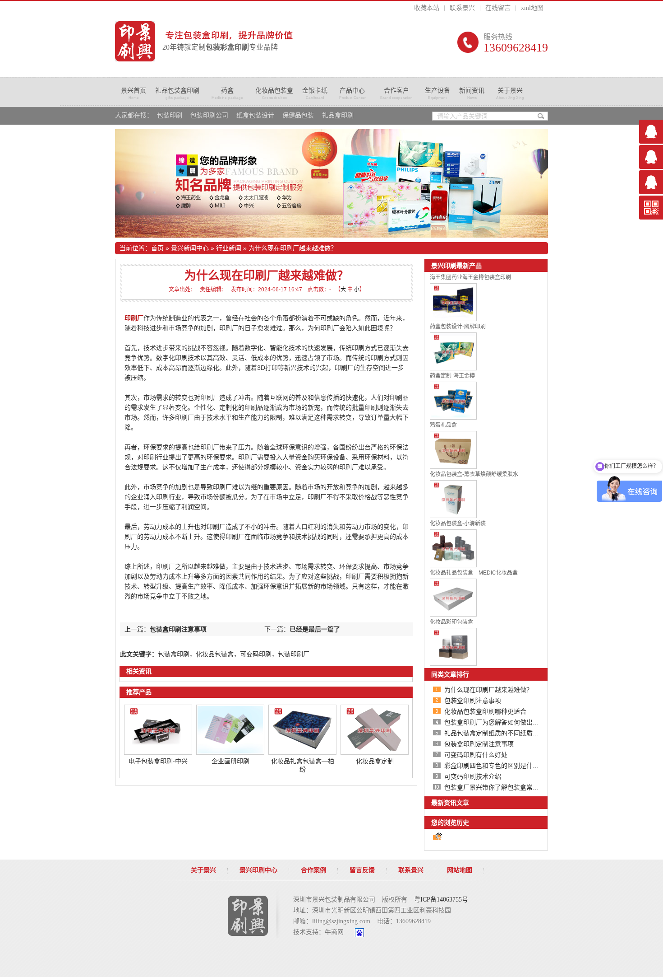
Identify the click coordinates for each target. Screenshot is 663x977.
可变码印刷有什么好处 (475, 754)
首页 (157, 248)
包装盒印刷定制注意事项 (479, 744)
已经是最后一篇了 (315, 629)
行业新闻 (228, 248)
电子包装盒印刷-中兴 (158, 761)
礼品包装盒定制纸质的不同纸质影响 (494, 733)
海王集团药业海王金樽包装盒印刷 (470, 277)
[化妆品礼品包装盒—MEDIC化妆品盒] (453, 614)
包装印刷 (169, 115)
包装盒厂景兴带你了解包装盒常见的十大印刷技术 (513, 787)
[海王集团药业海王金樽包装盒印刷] (453, 319)
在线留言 (498, 8)
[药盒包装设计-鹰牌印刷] (453, 368)
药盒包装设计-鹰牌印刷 (458, 326)
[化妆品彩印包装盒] (453, 663)
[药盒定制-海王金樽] (453, 417)
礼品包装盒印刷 (177, 93)
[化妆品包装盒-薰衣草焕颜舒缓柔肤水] (453, 515)
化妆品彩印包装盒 (451, 622)
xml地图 (532, 8)
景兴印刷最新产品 (456, 265)
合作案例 (313, 870)
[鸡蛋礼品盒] (453, 466)
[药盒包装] (331, 183)
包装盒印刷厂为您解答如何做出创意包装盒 (504, 722)
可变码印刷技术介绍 (472, 776)
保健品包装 (298, 115)
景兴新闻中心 (190, 248)
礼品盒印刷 (338, 115)
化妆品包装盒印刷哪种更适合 (485, 711)
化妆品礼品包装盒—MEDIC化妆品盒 (474, 573)
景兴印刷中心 (258, 870)
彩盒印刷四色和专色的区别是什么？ (494, 765)
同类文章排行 (450, 674)
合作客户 (396, 93)
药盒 (227, 93)
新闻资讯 (471, 93)
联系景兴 (462, 8)
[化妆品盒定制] (375, 752)
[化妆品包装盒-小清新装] (453, 565)
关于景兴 (510, 93)
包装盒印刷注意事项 (178, 629)
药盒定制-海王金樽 (452, 376)
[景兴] (135, 41)
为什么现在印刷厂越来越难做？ (293, 248)
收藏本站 (426, 8)
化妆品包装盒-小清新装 (458, 523)
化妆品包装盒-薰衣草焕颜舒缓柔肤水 (474, 474)
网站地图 (459, 870)
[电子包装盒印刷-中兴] (158, 752)
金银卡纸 (314, 93)
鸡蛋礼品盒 (443, 425)
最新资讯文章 (450, 802)
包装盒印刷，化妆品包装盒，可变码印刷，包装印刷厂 (233, 654)
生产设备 (437, 93)
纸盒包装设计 (255, 115)
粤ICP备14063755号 (441, 899)
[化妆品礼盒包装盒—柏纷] (302, 752)
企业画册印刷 (230, 761)
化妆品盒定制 (375, 761)
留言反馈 (362, 870)
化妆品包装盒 (274, 93)
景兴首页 (133, 93)
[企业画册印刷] (230, 752)
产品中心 (352, 93)
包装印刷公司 (209, 115)
